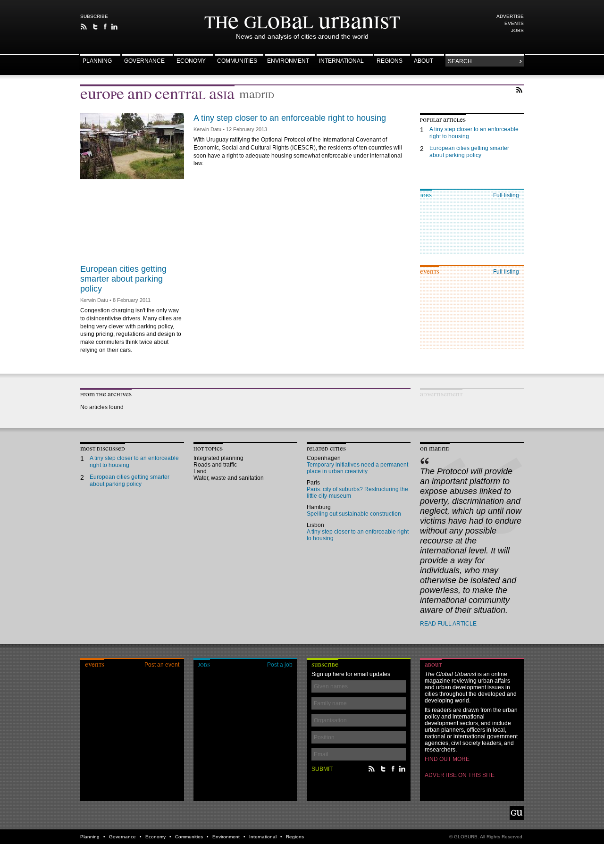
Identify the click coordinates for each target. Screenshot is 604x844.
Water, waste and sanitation (228, 478)
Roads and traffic (215, 464)
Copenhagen (324, 458)
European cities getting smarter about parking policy (123, 278)
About (423, 61)
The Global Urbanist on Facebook (105, 26)
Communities (237, 61)
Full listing (506, 195)
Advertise (510, 16)
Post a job (280, 664)
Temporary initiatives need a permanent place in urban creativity (357, 468)
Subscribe (94, 16)
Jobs (517, 30)
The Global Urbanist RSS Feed (83, 26)
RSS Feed (519, 89)
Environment (288, 61)
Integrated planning (218, 458)
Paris (313, 482)
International (341, 61)
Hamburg (319, 507)
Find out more (447, 759)
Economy (191, 61)
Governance (144, 61)
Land (200, 471)
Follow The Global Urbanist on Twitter (95, 26)
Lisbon (315, 525)
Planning (97, 61)
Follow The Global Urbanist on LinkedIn (114, 26)
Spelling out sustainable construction (354, 513)
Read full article (448, 623)
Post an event (161, 664)
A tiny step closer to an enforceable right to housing (289, 118)
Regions (390, 61)
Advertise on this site (460, 775)
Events (514, 23)
